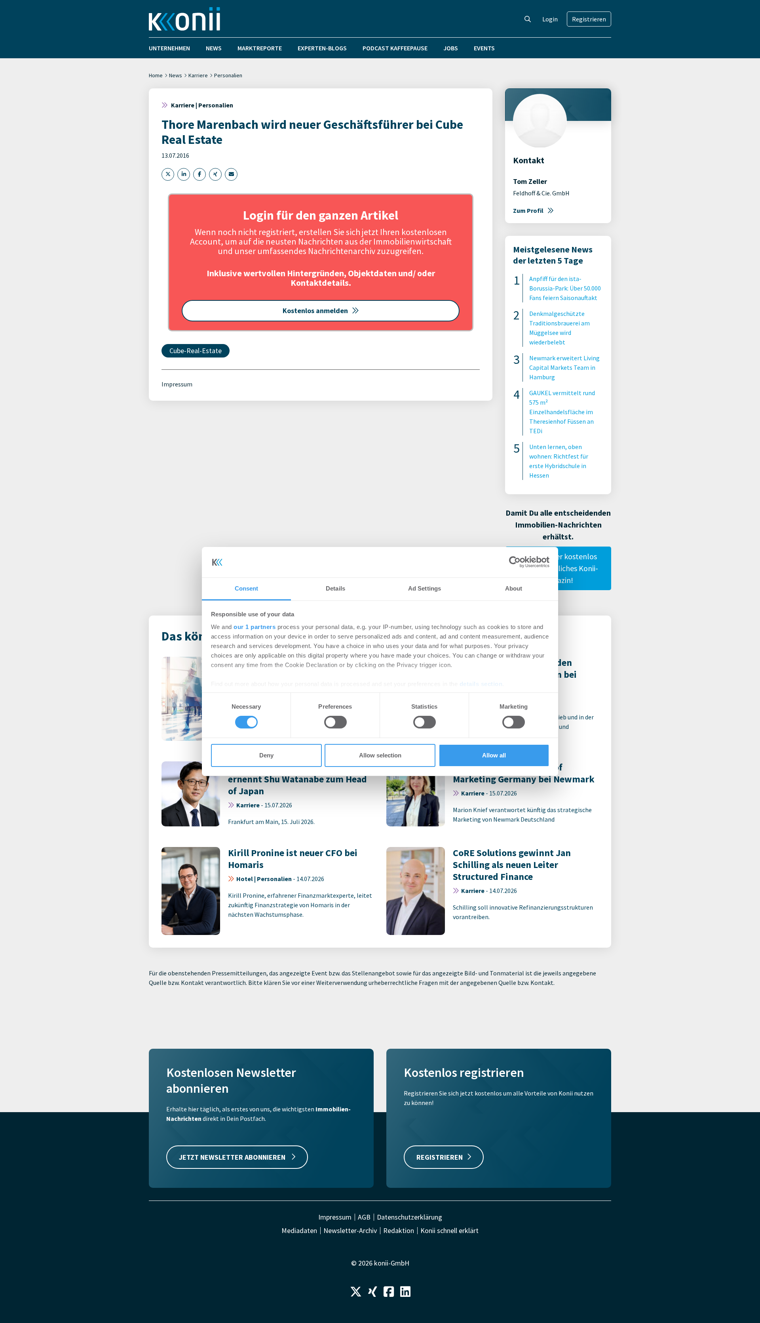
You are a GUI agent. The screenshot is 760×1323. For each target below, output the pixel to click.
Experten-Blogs (322, 48)
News (214, 48)
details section (481, 684)
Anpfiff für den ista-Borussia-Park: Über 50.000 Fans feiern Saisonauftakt (565, 288)
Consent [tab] (246, 588)
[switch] (335, 722)
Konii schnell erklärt (449, 1230)
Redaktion (398, 1230)
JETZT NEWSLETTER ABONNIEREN (233, 1157)
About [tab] (513, 588)
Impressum (177, 384)
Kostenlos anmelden (315, 310)
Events (484, 48)
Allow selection (380, 755)
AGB (364, 1217)
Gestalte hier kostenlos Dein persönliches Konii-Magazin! (558, 568)
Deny (266, 755)
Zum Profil (528, 210)
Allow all (494, 755)
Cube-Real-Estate (195, 350)
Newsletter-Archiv (350, 1230)
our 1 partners (255, 626)
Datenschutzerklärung (409, 1217)
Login (550, 19)
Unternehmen (169, 48)
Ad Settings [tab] (424, 588)
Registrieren (589, 19)
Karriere (198, 75)
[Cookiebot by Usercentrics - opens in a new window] (514, 562)
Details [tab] (335, 588)
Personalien (228, 75)
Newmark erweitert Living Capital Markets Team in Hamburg (564, 367)
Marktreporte (260, 48)
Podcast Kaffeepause (395, 48)
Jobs (450, 48)
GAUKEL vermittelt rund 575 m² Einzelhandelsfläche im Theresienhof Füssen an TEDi (562, 412)
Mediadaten (299, 1230)
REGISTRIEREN (439, 1157)
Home (156, 75)
